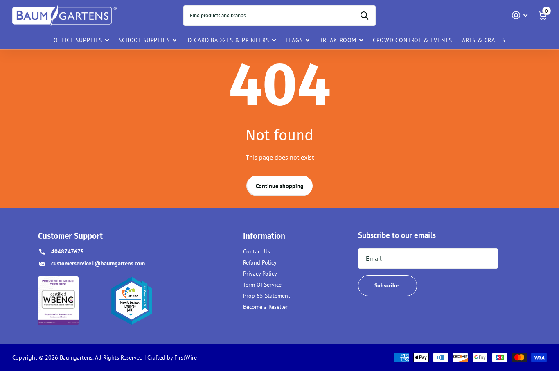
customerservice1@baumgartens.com (98, 263)
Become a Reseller (265, 306)
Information (264, 236)
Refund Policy (260, 262)
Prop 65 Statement (266, 295)
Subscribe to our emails (397, 235)
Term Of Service (262, 284)
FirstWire (185, 357)
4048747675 (67, 251)
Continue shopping (280, 186)
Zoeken (364, 15)
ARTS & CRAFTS (483, 40)
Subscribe (387, 285)
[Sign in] (520, 15)
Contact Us (256, 251)
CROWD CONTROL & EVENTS (412, 40)
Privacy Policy (260, 273)
